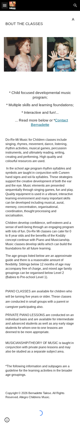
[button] (4, 5)
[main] (40, 22)
